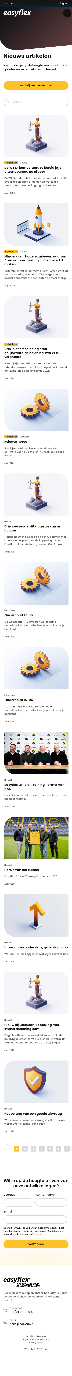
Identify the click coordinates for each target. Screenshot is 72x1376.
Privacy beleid (36, 1342)
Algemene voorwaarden (36, 1339)
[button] (67, 13)
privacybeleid (10, 1234)
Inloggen (63, 3)
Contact (8, 3)
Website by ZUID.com (36, 1349)
